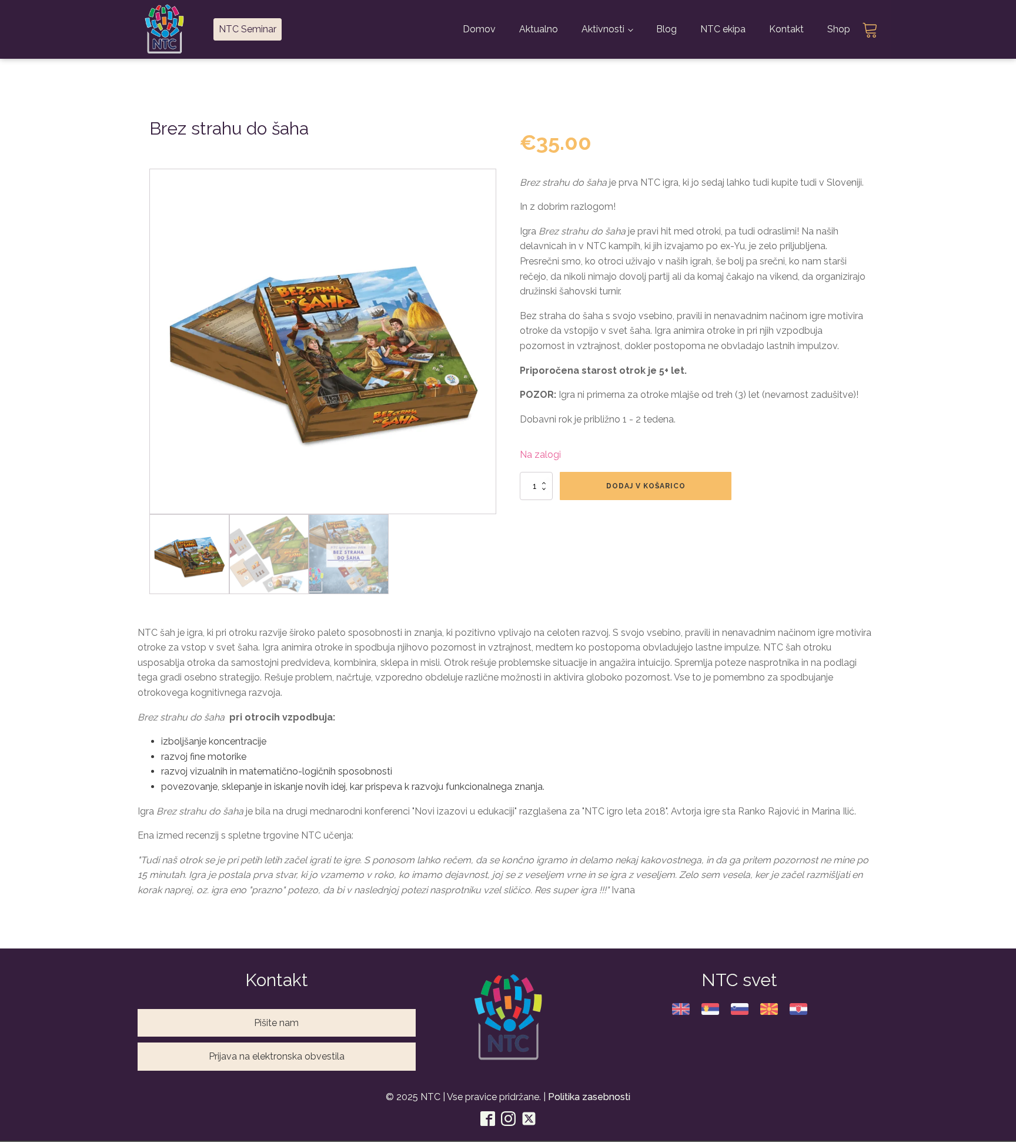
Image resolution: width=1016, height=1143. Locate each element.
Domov (479, 29)
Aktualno (538, 29)
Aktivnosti (602, 29)
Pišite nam (276, 1022)
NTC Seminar (247, 29)
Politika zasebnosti (589, 1096)
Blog (666, 29)
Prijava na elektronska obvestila (277, 1056)
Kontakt (786, 29)
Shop (838, 29)
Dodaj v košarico (646, 486)
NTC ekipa (723, 29)
